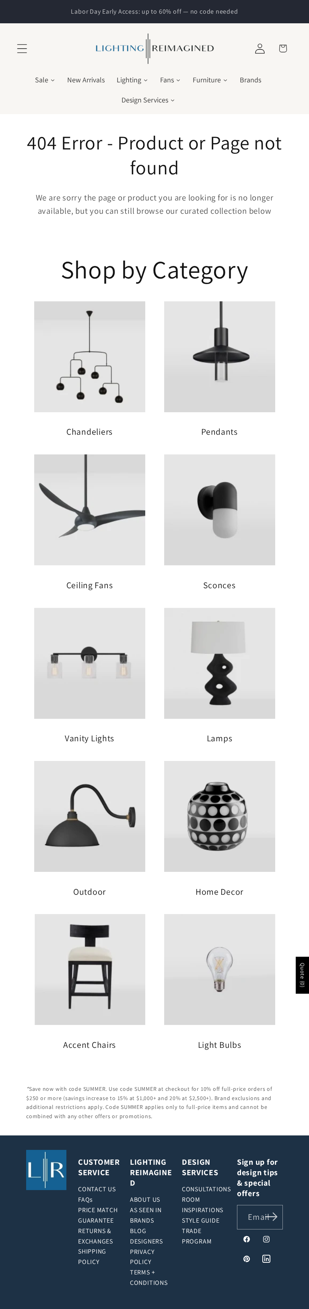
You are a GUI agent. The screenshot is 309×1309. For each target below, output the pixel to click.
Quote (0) (302, 975)
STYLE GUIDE (201, 1220)
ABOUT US (145, 1199)
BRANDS (142, 1220)
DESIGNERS (146, 1241)
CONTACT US (97, 1189)
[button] (21, 48)
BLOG (138, 1231)
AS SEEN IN (146, 1210)
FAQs (85, 1199)
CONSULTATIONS (206, 1189)
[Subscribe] (271, 1216)
